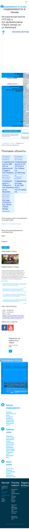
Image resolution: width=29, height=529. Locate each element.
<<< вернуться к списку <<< (9, 143)
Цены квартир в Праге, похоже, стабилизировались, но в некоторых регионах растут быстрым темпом (15, 495)
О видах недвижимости (10, 442)
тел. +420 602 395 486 (5, 492)
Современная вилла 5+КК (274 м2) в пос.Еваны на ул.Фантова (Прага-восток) (21, 169)
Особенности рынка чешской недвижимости (10, 438)
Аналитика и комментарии (9, 446)
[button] (2, 378)
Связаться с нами (11, 476)
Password (5, 241)
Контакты (7, 482)
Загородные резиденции (9, 417)
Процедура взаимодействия (10, 471)
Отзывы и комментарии (9, 474)
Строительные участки (10, 424)
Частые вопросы (10, 449)
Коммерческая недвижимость (10, 420)
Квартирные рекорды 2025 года (14, 518)
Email (3, 236)
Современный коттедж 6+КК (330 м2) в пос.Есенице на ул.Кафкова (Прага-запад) (21, 189)
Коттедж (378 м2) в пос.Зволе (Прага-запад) (6, 204)
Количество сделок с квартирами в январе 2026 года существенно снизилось (14, 509)
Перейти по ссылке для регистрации (11, 224)
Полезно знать (10, 430)
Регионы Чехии (10, 444)
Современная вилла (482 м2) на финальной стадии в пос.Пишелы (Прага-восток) (8, 169)
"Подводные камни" (9, 453)
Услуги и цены (10, 468)
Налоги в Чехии (10, 451)
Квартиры (8, 412)
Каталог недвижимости (13, 406)
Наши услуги (9, 463)
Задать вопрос (25, 484)
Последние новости (17, 484)
